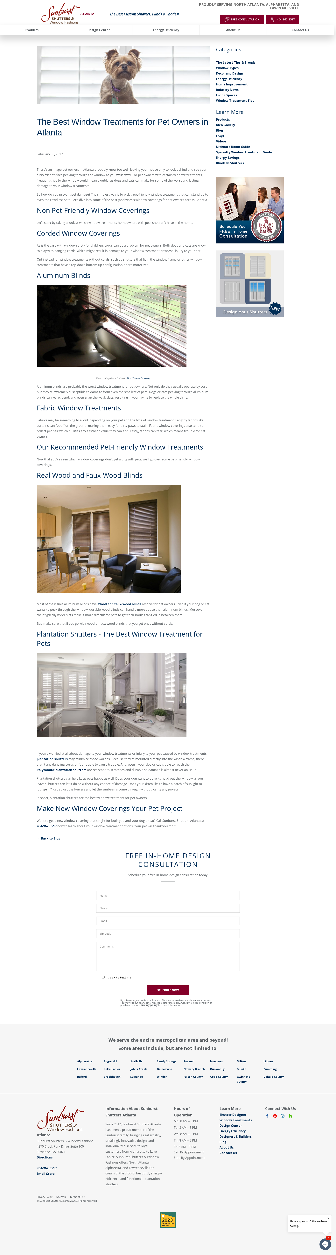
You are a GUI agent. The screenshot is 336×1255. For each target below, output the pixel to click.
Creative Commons (141, 378)
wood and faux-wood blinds (119, 604)
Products (223, 119)
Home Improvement (232, 84)
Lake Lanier (112, 1069)
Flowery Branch (194, 1069)
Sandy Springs (167, 1061)
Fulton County (193, 1076)
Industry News (227, 90)
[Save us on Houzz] (290, 1116)
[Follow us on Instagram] (283, 1116)
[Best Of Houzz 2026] (168, 1220)
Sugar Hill (110, 1061)
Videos (221, 141)
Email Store (46, 1174)
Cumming (270, 1069)
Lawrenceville (86, 1069)
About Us (227, 1147)
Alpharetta (85, 1061)
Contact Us (228, 1153)
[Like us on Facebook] (267, 1116)
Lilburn (268, 1061)
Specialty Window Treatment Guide (244, 152)
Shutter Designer (233, 1115)
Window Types (227, 68)
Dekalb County (273, 1076)
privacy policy (149, 1005)
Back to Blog (50, 838)
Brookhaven (112, 1076)
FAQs (220, 136)
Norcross (216, 1061)
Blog (219, 130)
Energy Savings (228, 157)
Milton (241, 1061)
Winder (162, 1076)
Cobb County (219, 1076)
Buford (82, 1076)
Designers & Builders (236, 1136)
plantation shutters (52, 759)
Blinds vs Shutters (230, 163)
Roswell (189, 1061)
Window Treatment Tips (235, 100)
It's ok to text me (119, 977)
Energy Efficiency (229, 79)
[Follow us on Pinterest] (275, 1116)
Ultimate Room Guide (233, 147)
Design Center (231, 1125)
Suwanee (136, 1076)
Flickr (129, 378)
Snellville (136, 1061)
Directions (45, 1157)
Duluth (241, 1069)
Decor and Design (229, 73)
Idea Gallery (225, 125)
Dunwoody (217, 1069)
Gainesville (164, 1069)
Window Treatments (236, 1120)
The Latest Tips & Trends (235, 62)
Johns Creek (138, 1069)
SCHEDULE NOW (168, 990)
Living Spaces (226, 95)
